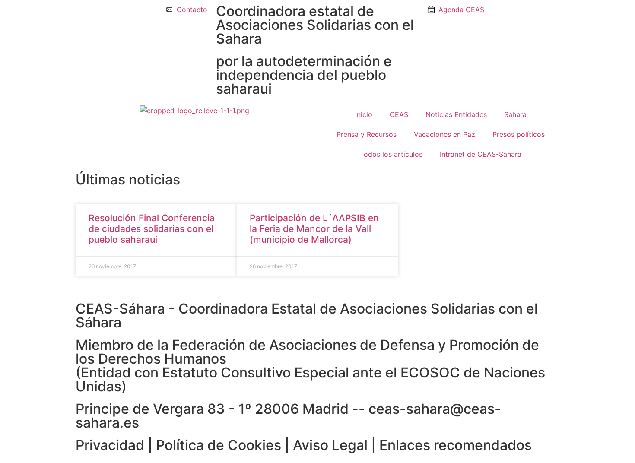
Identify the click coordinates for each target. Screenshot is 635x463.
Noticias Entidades (456, 114)
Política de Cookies (218, 445)
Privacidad (110, 445)
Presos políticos (518, 134)
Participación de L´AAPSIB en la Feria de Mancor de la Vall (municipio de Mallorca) (314, 228)
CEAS (399, 114)
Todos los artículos (391, 154)
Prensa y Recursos (367, 134)
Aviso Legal (330, 445)
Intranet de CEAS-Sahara (480, 154)
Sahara (515, 114)
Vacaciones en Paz (444, 134)
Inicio (363, 114)
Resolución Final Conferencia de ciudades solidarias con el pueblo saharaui (152, 228)
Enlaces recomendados (455, 445)
